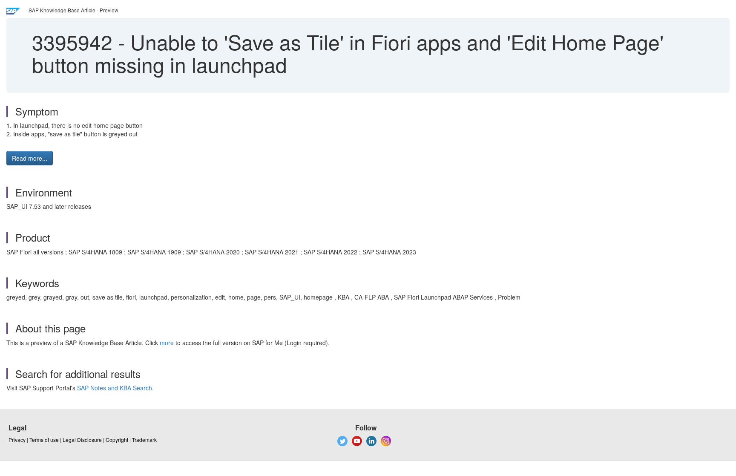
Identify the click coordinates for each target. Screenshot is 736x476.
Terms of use (44, 439)
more (167, 342)
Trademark (144, 439)
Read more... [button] (29, 158)
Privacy (17, 439)
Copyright (117, 439)
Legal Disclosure (82, 439)
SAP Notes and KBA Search (114, 388)
